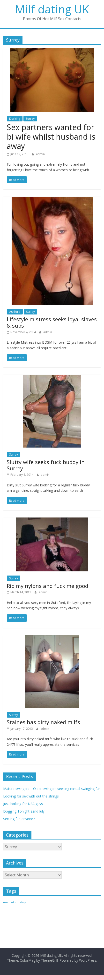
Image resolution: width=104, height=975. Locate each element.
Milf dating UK (52, 9)
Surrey (30, 119)
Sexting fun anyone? (19, 818)
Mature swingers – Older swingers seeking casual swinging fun (52, 788)
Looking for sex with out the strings (31, 796)
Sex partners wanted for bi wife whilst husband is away (51, 136)
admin (40, 154)
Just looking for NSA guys (23, 803)
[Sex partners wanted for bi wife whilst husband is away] (52, 51)
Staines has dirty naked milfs (43, 722)
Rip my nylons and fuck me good (47, 585)
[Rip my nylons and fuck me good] (52, 520)
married (8, 902)
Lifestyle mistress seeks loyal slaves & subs (52, 322)
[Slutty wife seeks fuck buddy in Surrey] (52, 377)
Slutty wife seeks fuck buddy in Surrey (46, 465)
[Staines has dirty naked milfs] (52, 638)
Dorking (14, 119)
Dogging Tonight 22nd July (24, 811)
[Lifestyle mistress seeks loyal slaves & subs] (52, 199)
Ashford (14, 312)
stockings (20, 902)
